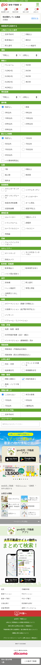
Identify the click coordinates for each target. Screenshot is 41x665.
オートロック (10, 253)
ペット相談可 (10, 288)
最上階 (7, 175)
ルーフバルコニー (12, 228)
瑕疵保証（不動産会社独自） (16, 349)
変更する (34, 18)
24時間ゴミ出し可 (11, 294)
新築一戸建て (5, 598)
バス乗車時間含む (12, 161)
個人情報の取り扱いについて (28, 629)
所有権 (7, 283)
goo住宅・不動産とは (20, 619)
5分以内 (8, 144)
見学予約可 (9, 34)
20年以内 (8, 124)
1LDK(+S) (9, 71)
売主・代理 (9, 364)
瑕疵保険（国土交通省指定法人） (18, 355)
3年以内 (8, 113)
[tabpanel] (20, 471)
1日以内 (8, 400)
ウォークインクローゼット (12, 243)
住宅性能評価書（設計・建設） (17, 335)
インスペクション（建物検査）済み (19, 340)
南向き (7, 180)
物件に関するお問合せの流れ (16, 626)
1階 (6, 169)
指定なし (8, 107)
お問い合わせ (26, 638)
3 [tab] (17, 479)
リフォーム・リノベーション (16, 321)
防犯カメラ (9, 259)
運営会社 (33, 638)
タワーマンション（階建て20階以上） (20, 304)
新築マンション (6, 594)
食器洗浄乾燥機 (11, 203)
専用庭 (7, 234)
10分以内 (8, 149)
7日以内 (8, 406)
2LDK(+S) (9, 76)
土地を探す (5, 603)
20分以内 (8, 155)
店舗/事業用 (5, 608)
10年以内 (8, 118)
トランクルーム (11, 223)
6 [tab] (23, 479)
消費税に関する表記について (20, 633)
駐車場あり (9, 40)
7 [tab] (25, 479)
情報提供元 (29, 626)
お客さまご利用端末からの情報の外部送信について (20, 622)
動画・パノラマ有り (12, 385)
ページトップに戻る (20, 521)
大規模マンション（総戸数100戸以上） (20, 309)
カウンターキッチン (12, 190)
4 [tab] (19, 479)
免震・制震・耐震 (12, 329)
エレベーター (10, 217)
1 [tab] (13, 479)
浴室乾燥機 (9, 208)
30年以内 (8, 129)
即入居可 (8, 46)
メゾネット (9, 315)
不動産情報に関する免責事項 (11, 629)
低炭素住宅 (9, 370)
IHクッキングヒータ (12, 197)
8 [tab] (27, 479)
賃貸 (2, 589)
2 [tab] (15, 479)
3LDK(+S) (9, 82)
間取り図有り (10, 379)
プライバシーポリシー (9, 638)
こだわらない (10, 395)
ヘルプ (19, 638)
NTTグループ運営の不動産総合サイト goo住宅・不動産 (14, 1)
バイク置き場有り (12, 274)
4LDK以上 (9, 87)
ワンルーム (9, 65)
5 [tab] (21, 479)
